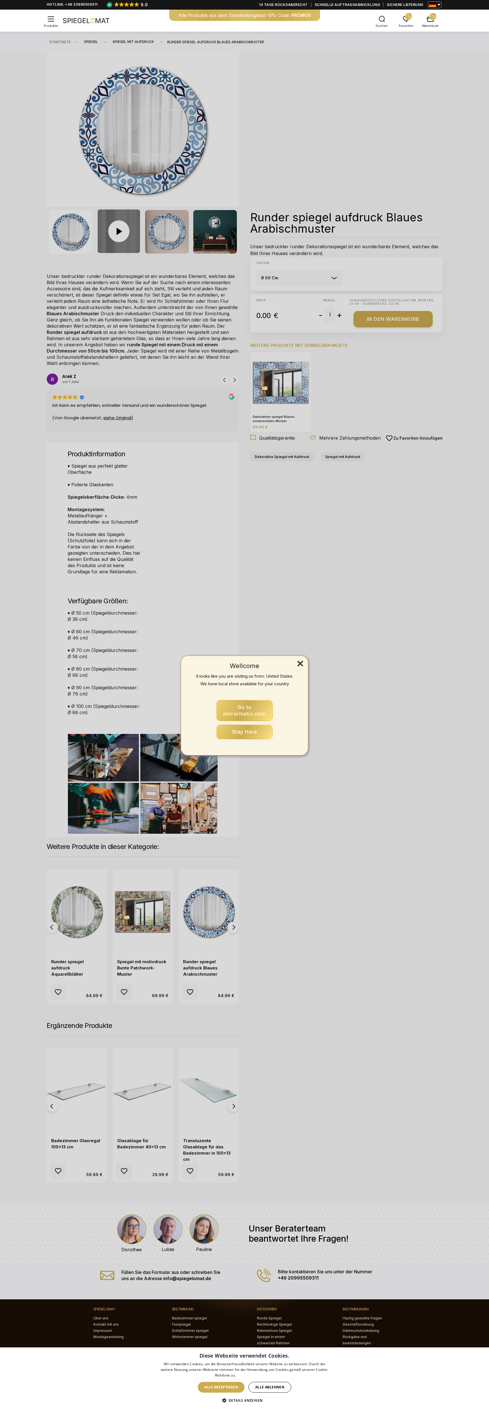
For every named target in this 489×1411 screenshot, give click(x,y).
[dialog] (244, 1379)
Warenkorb (430, 25)
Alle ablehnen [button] (269, 1387)
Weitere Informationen (255, 1375)
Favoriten (406, 25)
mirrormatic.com (244, 710)
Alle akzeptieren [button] (221, 1387)
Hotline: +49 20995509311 (72, 4)
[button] (244, 1400)
